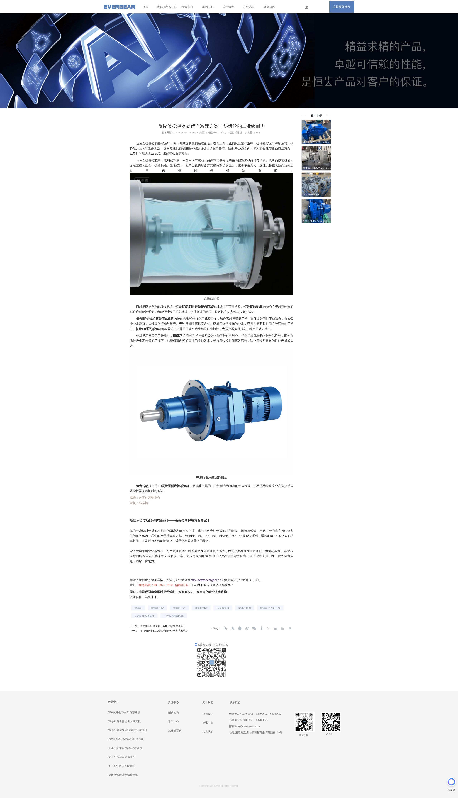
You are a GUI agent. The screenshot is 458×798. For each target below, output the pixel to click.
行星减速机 (174, 551)
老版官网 (269, 6)
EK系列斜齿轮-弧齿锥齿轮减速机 (127, 730)
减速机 (174, 148)
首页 (146, 6)
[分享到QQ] (240, 628)
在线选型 (249, 6)
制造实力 (187, 6)
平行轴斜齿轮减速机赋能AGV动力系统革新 (164, 630)
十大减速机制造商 (174, 616)
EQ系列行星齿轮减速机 (121, 757)
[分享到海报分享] (290, 628)
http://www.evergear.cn (206, 579)
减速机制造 (201, 608)
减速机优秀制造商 (144, 616)
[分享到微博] (247, 628)
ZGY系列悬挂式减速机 (121, 766)
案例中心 (207, 6)
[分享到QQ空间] (232, 628)
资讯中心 (208, 722)
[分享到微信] (254, 628)
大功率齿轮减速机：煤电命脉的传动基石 (162, 626)
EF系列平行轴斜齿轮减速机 (124, 712)
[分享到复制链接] (225, 628)
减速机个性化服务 (270, 608)
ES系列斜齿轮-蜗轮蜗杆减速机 (126, 739)
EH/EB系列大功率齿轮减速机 (125, 748)
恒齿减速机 (223, 608)
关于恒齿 (228, 6)
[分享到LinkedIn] (275, 628)
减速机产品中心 (167, 6)
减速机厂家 (157, 608)
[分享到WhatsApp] (283, 628)
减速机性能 (244, 608)
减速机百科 (175, 730)
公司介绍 (208, 713)
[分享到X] (268, 628)
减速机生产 (179, 608)
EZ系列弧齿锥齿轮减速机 (123, 774)
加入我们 (208, 731)
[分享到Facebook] (261, 628)
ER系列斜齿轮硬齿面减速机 (124, 721)
